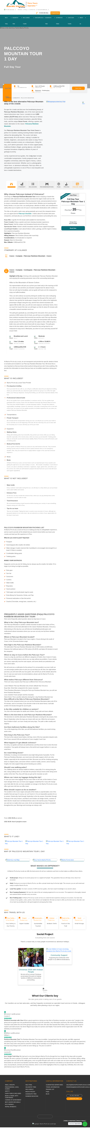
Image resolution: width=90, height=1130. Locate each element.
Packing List (50, 1089)
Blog (25, 9)
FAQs (47, 1091)
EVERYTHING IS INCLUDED (13, 1093)
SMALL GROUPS (10, 1084)
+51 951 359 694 (10, 9)
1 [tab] (45, 846)
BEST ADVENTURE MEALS (12, 1102)
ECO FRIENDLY (9, 1104)
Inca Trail (28, 1084)
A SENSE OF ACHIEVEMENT (13, 1100)
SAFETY (7, 1091)
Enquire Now (55, 13)
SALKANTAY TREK (30, 1087)
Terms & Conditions (69, 1120)
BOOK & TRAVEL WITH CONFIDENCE (11, 1096)
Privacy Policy (81, 1120)
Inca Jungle (29, 1089)
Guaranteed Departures (54, 1084)
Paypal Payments (10, 1106)
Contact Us (32, 9)
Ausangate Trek (30, 1094)
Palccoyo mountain (25, 213)
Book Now (78, 88)
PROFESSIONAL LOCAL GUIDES (12, 1088)
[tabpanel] (14, 842)
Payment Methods (42, 9)
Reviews (20, 9)
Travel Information (52, 1087)
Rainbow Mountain (31, 1096)
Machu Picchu (30, 1091)
